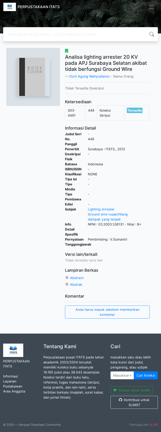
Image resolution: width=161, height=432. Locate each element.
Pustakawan (12, 386)
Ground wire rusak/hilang (108, 214)
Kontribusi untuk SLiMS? (136, 402)
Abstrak (76, 284)
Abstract (77, 278)
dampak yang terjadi (104, 219)
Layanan (9, 381)
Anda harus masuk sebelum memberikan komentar (107, 312)
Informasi (10, 376)
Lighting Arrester (101, 209)
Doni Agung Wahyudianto (89, 76)
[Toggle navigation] (152, 7)
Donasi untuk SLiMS (134, 390)
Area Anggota (14, 391)
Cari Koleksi (145, 375)
